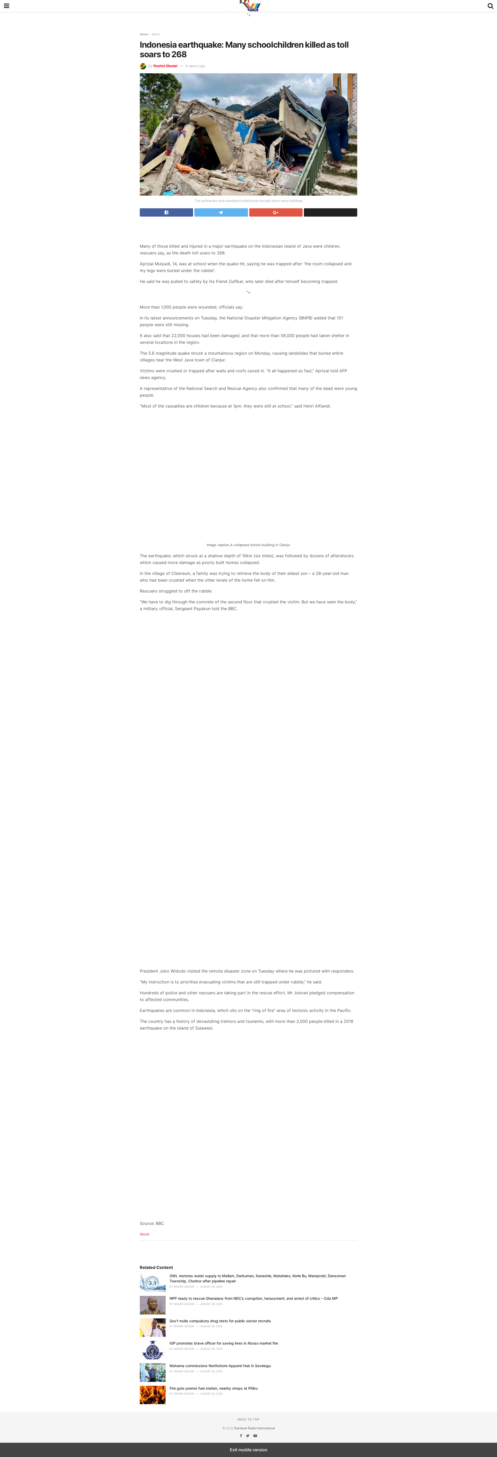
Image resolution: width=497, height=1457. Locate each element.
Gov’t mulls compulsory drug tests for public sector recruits (220, 1321)
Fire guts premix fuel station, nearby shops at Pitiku (214, 1388)
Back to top (248, 1419)
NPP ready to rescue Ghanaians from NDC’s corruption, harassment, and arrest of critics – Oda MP (254, 1298)
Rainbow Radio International (254, 1428)
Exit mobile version (248, 1449)
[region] (248, 18)
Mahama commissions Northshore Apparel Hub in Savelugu (220, 1365)
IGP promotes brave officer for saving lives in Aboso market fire (224, 1343)
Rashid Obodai (166, 66)
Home (144, 34)
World (156, 34)
